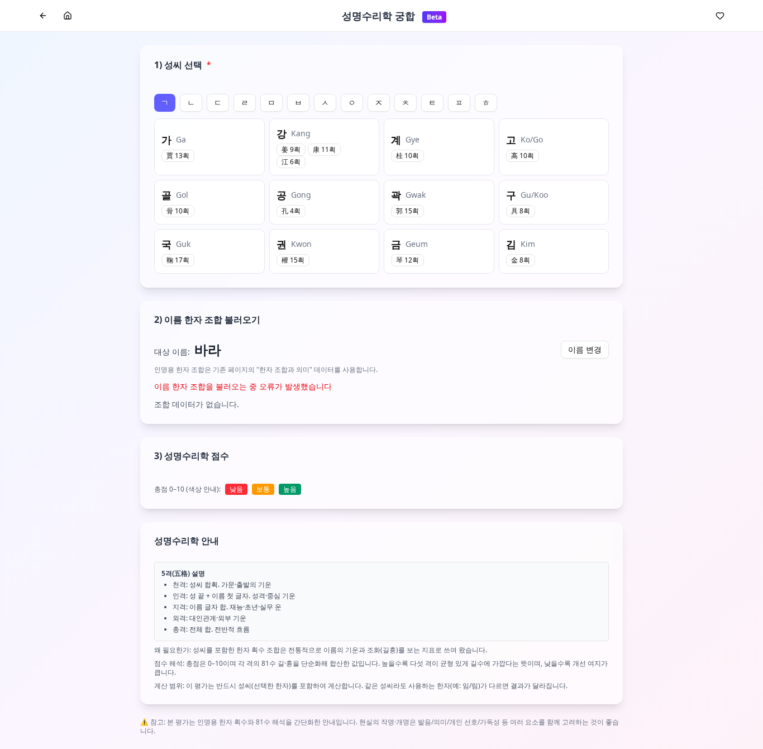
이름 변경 (585, 349)
